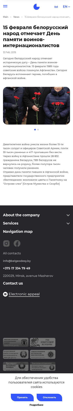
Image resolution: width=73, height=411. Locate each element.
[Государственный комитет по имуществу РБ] (15, 356)
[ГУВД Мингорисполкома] (42, 356)
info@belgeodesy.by (17, 261)
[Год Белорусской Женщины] (42, 344)
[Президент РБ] (15, 368)
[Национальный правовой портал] (42, 368)
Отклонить (49, 397)
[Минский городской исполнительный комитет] (15, 344)
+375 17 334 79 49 (16, 268)
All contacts (12, 253)
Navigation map (18, 231)
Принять (22, 397)
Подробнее (36, 404)
